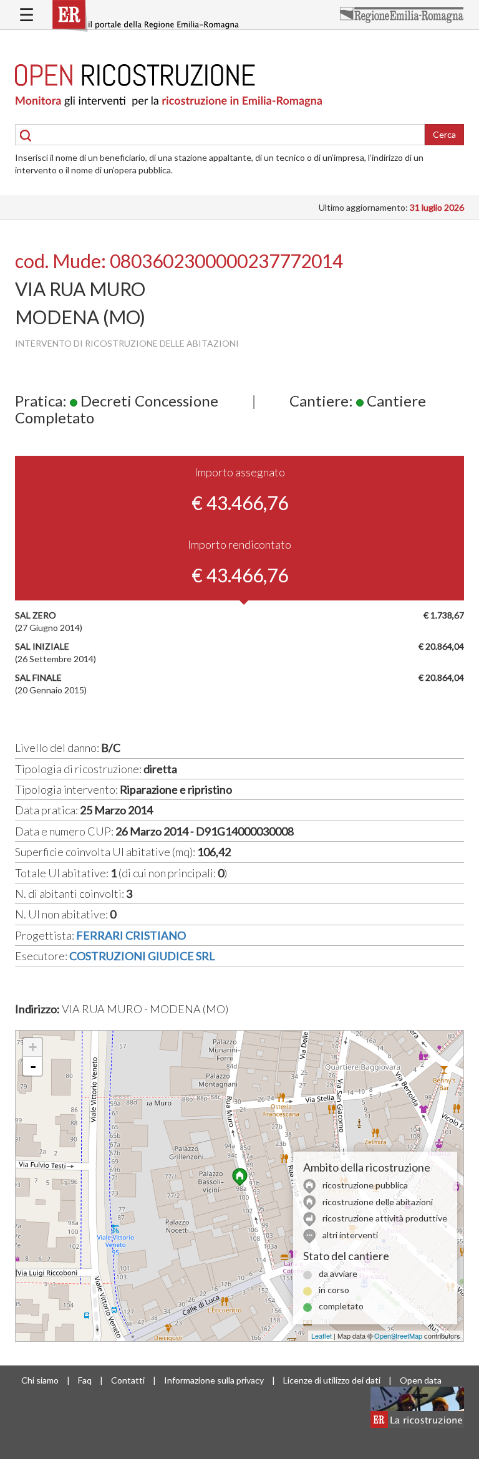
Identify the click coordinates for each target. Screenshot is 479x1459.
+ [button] (33, 1047)
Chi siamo (40, 1380)
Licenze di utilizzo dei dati (331, 1380)
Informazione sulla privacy (214, 1380)
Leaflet (321, 1336)
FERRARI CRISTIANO (131, 935)
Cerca (444, 134)
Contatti (128, 1380)
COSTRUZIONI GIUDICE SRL (142, 956)
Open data (421, 1380)
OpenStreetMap (398, 1336)
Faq (85, 1380)
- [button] (33, 1066)
